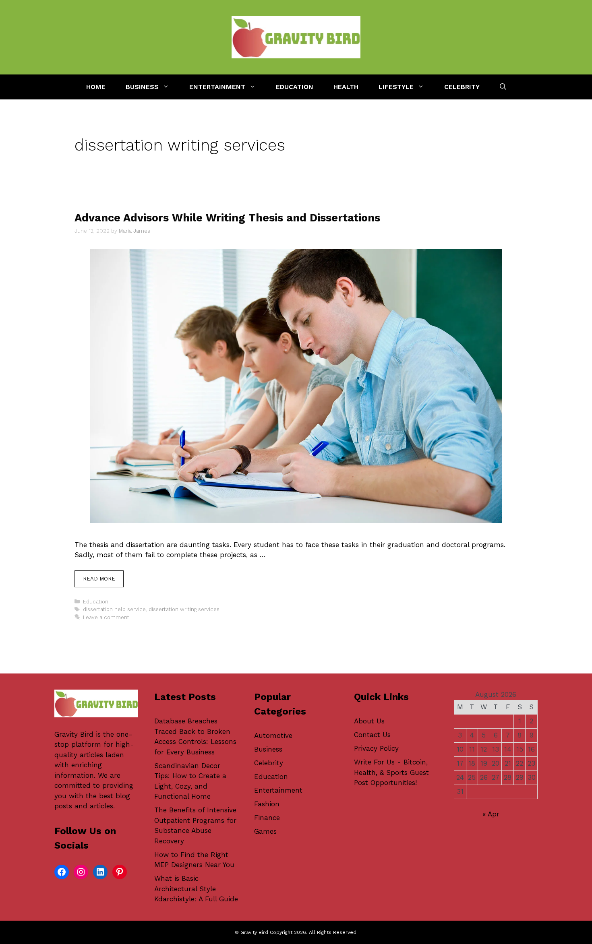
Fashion (266, 804)
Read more (99, 579)
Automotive (273, 735)
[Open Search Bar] (503, 87)
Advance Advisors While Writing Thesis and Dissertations (227, 217)
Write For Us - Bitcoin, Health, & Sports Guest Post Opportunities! (391, 772)
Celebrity (462, 87)
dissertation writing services (184, 609)
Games (265, 831)
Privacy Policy (376, 748)
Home (96, 87)
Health (345, 87)
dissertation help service (114, 609)
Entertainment (217, 87)
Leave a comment (106, 617)
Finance (267, 818)
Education (294, 87)
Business (142, 87)
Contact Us (372, 735)
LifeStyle (396, 87)
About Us (369, 721)
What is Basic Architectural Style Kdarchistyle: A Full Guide (196, 888)
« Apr (490, 814)
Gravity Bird (73, 734)
